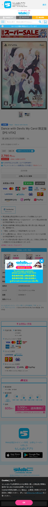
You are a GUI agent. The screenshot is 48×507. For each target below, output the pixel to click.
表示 (44, 5)
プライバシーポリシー (35, 493)
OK (24, 503)
